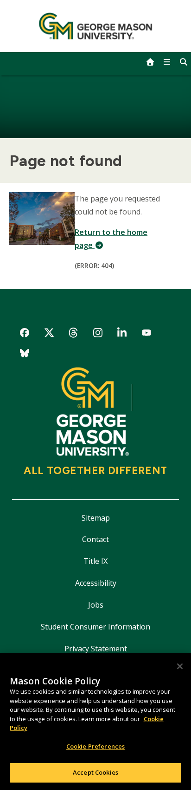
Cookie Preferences (95, 746)
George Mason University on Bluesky (25, 355)
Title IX (95, 561)
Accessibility (95, 583)
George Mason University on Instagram (97, 334)
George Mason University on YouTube (147, 334)
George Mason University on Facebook (25, 334)
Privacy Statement (95, 648)
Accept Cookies (95, 772)
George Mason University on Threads (73, 334)
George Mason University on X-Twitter (49, 334)
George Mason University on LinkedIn (122, 334)
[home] (150, 62)
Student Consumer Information (95, 627)
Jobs (95, 605)
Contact (95, 539)
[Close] (180, 666)
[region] (95, 721)
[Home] (96, 26)
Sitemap (96, 518)
